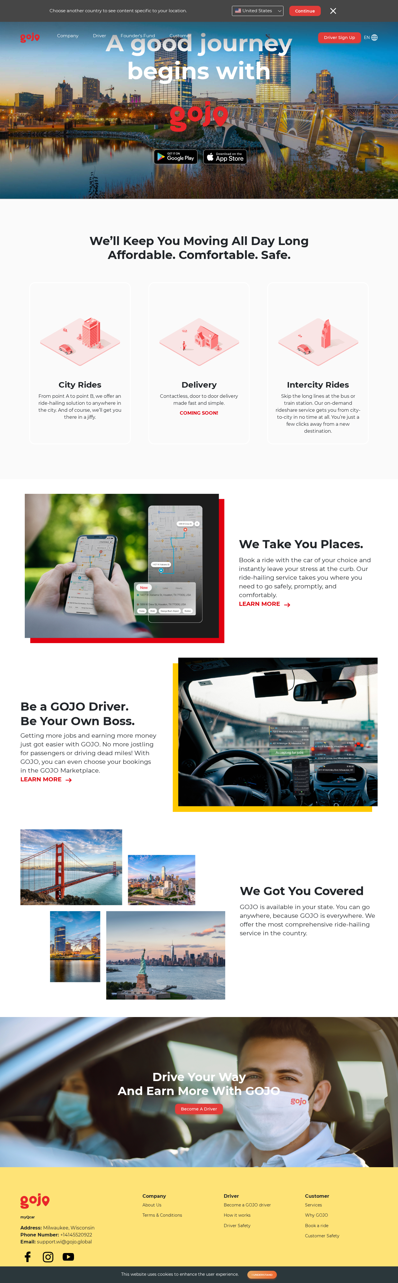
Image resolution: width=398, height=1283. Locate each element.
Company (67, 35)
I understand (262, 1274)
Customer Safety (322, 1236)
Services (313, 1205)
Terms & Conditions (162, 1215)
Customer (180, 35)
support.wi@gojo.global (64, 1242)
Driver (99, 35)
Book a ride (316, 1225)
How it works (237, 1215)
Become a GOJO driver (247, 1205)
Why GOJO (316, 1215)
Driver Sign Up (339, 37)
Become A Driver (199, 1109)
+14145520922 (76, 1235)
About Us (151, 1205)
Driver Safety (237, 1225)
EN (367, 37)
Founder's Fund (138, 35)
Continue (305, 11)
